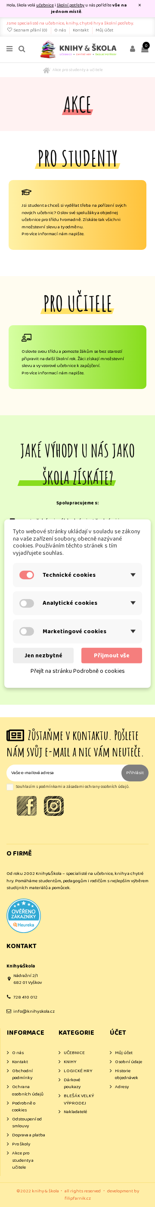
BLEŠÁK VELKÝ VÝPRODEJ (79, 1099)
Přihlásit (135, 773)
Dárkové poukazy (72, 1083)
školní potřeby (70, 5)
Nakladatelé (75, 1112)
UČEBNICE (74, 1053)
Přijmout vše (112, 655)
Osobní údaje (128, 1062)
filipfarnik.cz (78, 1198)
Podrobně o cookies (23, 1107)
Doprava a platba (28, 1135)
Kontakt (81, 30)
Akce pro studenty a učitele (23, 1160)
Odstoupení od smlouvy (27, 1123)
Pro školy (21, 1144)
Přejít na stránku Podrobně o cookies (78, 671)
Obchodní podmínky (22, 1074)
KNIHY (70, 1062)
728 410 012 (25, 997)
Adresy (122, 1087)
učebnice (45, 5)
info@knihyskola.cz (34, 1011)
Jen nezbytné (43, 655)
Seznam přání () (30, 30)
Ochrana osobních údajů (27, 1090)
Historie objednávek (126, 1074)
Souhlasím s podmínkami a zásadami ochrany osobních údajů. (72, 786)
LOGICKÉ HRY (78, 1071)
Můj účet (104, 30)
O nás (60, 30)
